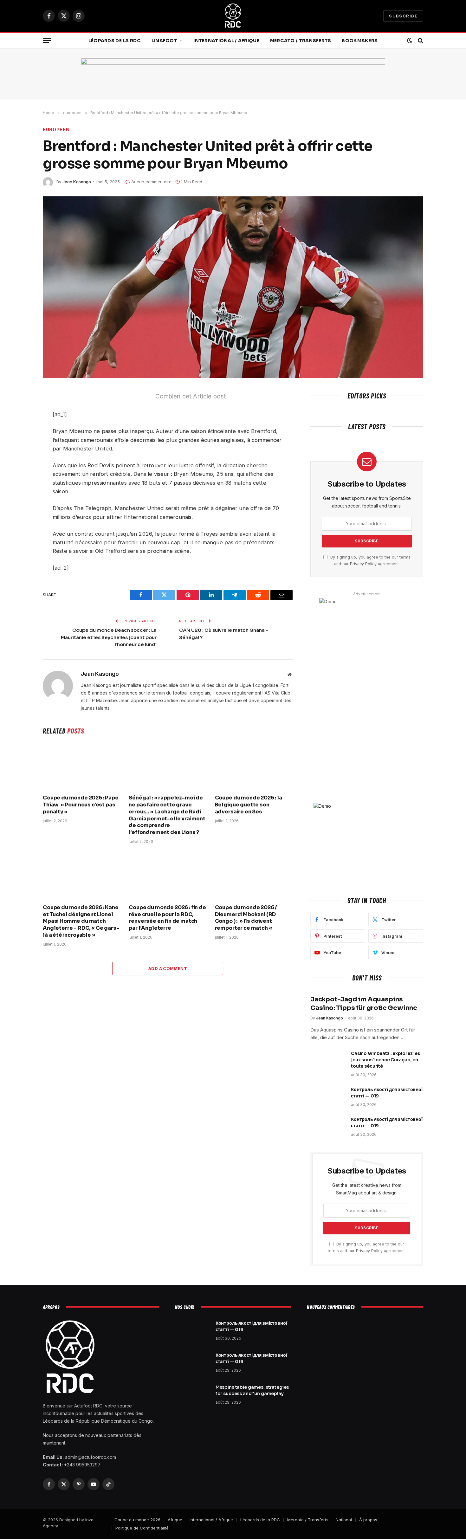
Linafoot (164, 40)
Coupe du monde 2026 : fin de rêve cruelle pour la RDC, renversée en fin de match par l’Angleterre (167, 917)
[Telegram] (20, 457)
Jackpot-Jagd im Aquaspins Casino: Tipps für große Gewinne (363, 1003)
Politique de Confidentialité (142, 1527)
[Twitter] (20, 427)
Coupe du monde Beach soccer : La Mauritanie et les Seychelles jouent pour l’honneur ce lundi (109, 637)
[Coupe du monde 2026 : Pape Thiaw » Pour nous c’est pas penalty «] (81, 766)
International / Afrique (226, 40)
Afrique (175, 1519)
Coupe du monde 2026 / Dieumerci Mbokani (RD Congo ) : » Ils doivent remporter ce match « (246, 917)
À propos (368, 1519)
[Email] (20, 487)
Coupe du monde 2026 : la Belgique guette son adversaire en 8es (248, 804)
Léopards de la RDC (114, 40)
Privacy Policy (363, 563)
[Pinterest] (20, 472)
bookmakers (360, 40)
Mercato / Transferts (300, 40)
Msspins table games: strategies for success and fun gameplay (252, 1390)
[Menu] (47, 41)
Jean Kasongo (76, 181)
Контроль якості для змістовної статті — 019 (387, 1093)
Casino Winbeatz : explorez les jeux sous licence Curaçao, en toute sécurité (385, 1060)
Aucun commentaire (151, 181)
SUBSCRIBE (403, 15)
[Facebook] (20, 412)
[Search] (420, 41)
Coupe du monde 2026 (137, 1519)
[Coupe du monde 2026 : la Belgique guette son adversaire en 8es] (254, 766)
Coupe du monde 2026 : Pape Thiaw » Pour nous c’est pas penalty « (81, 804)
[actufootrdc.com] (233, 16)
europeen (56, 129)
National (344, 1519)
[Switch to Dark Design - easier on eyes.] (409, 40)
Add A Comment (167, 968)
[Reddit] (20, 442)
